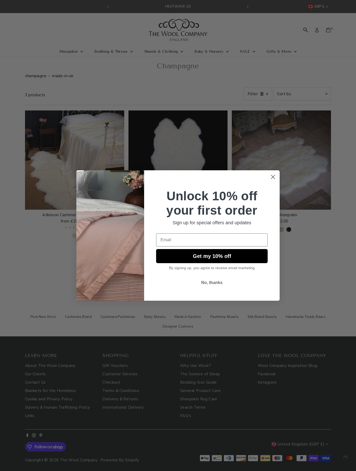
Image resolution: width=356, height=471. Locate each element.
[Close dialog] (273, 177)
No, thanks (212, 282)
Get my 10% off (212, 256)
